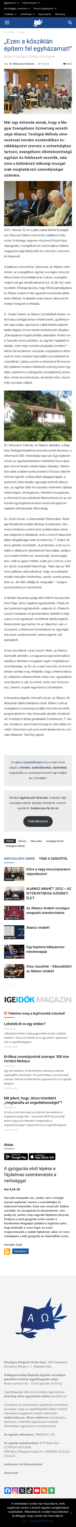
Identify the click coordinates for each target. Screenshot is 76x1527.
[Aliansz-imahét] (14, 932)
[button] (70, 22)
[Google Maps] (51, 1490)
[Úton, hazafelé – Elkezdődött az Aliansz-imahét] (14, 971)
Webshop (60, 14)
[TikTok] (29, 1490)
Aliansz (22, 840)
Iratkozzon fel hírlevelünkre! (23, 1464)
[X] (22, 1490)
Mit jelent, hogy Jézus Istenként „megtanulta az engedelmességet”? (33, 1100)
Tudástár (9, 14)
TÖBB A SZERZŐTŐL (53, 858)
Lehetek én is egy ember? (25, 1024)
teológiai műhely (15, 845)
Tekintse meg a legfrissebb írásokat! (36, 1013)
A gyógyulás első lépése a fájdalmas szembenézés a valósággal (30, 1174)
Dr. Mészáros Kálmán (22, 63)
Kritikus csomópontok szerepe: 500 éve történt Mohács (36, 1058)
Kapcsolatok (44, 14)
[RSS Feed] (44, 1490)
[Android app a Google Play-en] (16, 1159)
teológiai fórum (55, 840)
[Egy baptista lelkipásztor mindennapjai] (14, 952)
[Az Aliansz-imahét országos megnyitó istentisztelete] (14, 913)
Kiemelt (9, 879)
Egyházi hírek (12, 898)
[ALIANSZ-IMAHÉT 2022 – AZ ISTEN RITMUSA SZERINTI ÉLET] (14, 893)
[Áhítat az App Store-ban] (42, 1159)
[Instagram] (15, 1490)
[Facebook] (7, 1490)
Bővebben (20, 1251)
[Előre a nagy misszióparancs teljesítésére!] (14, 874)
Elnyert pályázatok (44, 8)
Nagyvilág (10, 937)
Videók (8, 956)
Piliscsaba (36, 840)
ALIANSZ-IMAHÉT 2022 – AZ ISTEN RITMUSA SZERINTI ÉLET (48, 893)
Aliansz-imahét (37, 927)
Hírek (22, 32)
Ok (24, 1521)
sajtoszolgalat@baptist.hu (31, 762)
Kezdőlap (9, 32)
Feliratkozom (38, 821)
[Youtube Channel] (37, 1490)
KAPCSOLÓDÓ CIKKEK (19, 858)
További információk (40, 1521)
